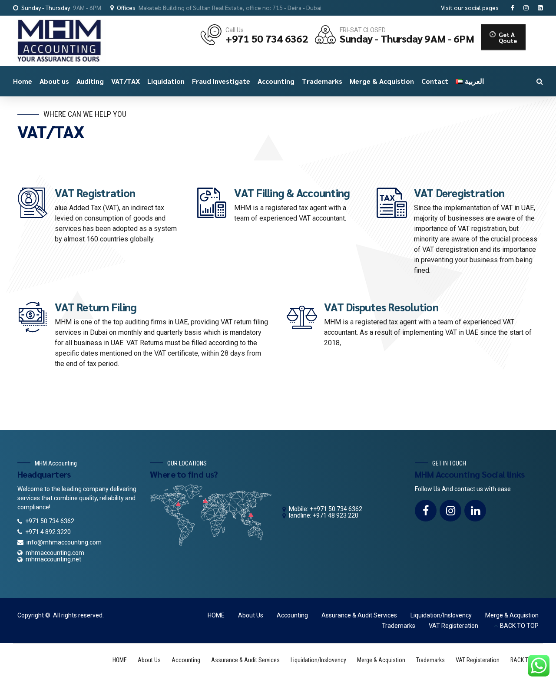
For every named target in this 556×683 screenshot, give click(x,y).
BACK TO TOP (519, 625)
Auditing (90, 81)
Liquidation (166, 81)
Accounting (276, 81)
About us (54, 81)
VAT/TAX (125, 81)
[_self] (32, 203)
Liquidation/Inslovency (441, 615)
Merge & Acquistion (382, 81)
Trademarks (322, 81)
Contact (434, 81)
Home (22, 81)
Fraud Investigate (221, 81)
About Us (250, 615)
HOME (216, 615)
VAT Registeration (453, 625)
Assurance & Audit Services (359, 615)
